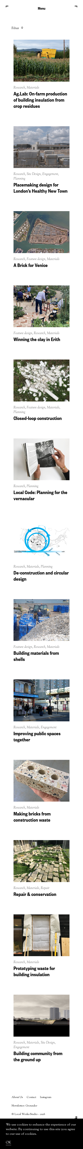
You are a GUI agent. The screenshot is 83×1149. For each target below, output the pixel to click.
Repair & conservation (35, 894)
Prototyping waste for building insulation (34, 971)
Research (19, 87)
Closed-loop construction (38, 418)
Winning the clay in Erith (37, 339)
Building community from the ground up (38, 1056)
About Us (17, 1097)
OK (8, 1142)
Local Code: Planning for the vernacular (40, 495)
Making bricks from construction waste (32, 816)
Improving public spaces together (37, 736)
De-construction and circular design (41, 575)
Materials (33, 87)
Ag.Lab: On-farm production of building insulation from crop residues (40, 99)
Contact (31, 1097)
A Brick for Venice (31, 265)
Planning (19, 178)
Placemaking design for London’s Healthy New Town (41, 187)
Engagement (50, 174)
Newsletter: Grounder (24, 1106)
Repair (45, 888)
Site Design (34, 174)
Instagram (45, 1097)
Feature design (36, 259)
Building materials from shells (36, 655)
